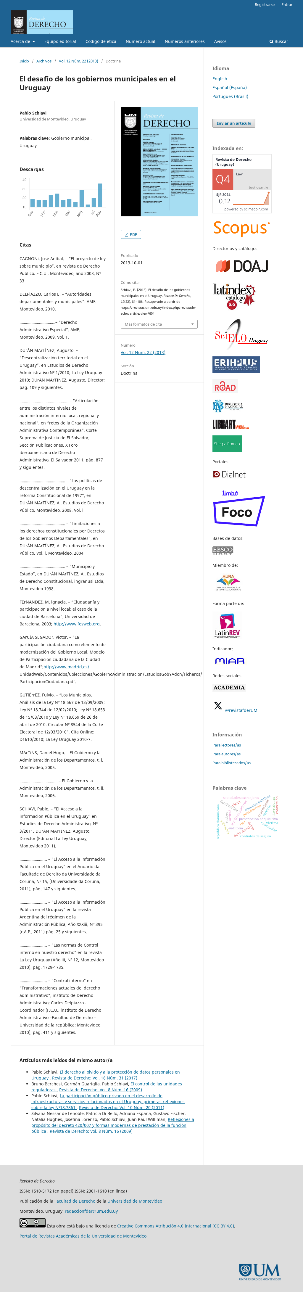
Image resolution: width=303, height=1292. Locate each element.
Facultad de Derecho (74, 1201)
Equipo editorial (60, 41)
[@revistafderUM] (218, 710)
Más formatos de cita (143, 324)
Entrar (286, 4)
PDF (133, 234)
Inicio (24, 61)
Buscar (280, 41)
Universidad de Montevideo (134, 1201)
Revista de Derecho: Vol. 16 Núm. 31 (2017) (94, 1078)
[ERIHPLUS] (236, 371)
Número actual (140, 41)
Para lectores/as (226, 745)
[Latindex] (234, 309)
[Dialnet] (229, 477)
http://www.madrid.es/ (66, 667)
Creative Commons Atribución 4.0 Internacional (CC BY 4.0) (175, 1226)
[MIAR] (229, 664)
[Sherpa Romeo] (227, 450)
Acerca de (21, 41)
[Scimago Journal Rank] (242, 212)
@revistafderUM (241, 710)
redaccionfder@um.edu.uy (91, 1211)
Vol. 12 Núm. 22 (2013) (78, 61)
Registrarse (265, 4)
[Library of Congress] (230, 427)
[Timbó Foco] (239, 527)
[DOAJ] (242, 274)
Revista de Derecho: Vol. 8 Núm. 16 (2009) (100, 1090)
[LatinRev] (227, 637)
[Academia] (229, 690)
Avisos (220, 41)
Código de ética (101, 41)
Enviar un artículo (234, 123)
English (219, 78)
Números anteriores (185, 41)
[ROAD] (225, 391)
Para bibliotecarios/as (231, 762)
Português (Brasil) (230, 96)
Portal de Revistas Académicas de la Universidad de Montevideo (83, 1236)
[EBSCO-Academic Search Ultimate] (226, 553)
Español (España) (229, 87)
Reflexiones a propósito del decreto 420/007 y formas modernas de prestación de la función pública (112, 1125)
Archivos (43, 61)
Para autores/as (226, 754)
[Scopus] (242, 237)
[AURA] (227, 592)
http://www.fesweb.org (77, 624)
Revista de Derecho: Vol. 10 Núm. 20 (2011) (121, 1107)
